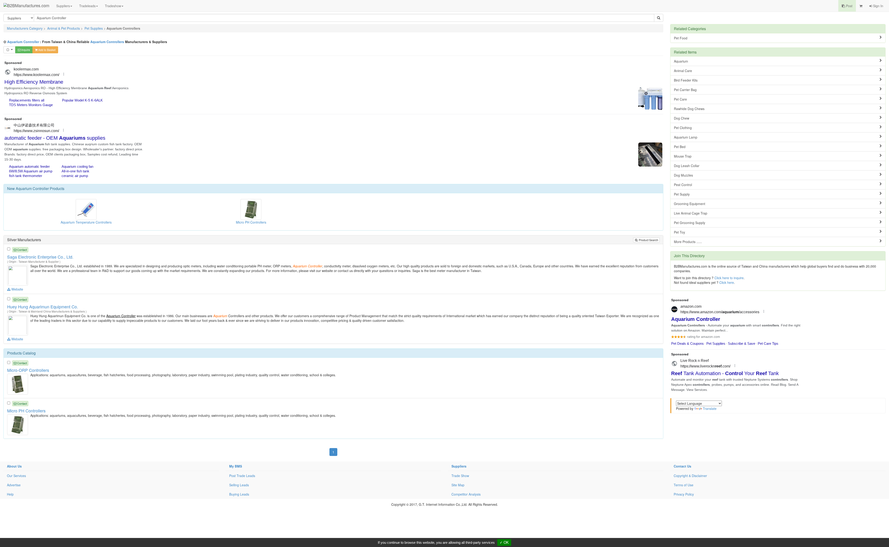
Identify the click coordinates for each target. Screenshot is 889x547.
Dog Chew (681, 118)
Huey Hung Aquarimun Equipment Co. (42, 307)
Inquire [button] (25, 50)
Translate (710, 408)
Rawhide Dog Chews (689, 108)
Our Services (16, 475)
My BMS (235, 466)
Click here (726, 282)
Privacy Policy (684, 494)
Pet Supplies (94, 28)
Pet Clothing (683, 127)
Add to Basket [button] (47, 50)
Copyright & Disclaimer (690, 475)
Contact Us (682, 466)
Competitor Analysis (466, 494)
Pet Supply (682, 194)
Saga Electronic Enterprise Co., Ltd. (40, 257)
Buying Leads (239, 494)
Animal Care (683, 70)
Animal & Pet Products (63, 28)
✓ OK (504, 542)
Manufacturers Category (25, 28)
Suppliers (63, 5)
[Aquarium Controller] (18, 274)
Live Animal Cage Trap (690, 213)
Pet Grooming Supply (689, 222)
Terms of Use (683, 485)
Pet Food (680, 38)
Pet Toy (679, 232)
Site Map (457, 485)
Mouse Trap (683, 156)
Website (16, 289)
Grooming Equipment (689, 203)
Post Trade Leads (242, 475)
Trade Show (460, 475)
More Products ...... (688, 241)
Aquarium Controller (23, 41)
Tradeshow (113, 5)
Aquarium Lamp (685, 137)
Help (10, 494)
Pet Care (680, 99)
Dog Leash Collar (686, 165)
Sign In (877, 5)
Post (848, 5)
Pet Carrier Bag (685, 89)
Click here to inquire (729, 277)
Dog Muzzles (683, 175)
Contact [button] (21, 250)
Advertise (14, 485)
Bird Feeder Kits (686, 80)
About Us (14, 466)
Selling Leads (239, 485)
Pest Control (683, 184)
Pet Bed (680, 146)
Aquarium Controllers (107, 41)
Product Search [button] (648, 240)
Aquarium (681, 61)
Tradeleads (87, 5)
